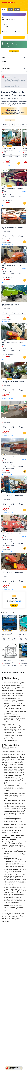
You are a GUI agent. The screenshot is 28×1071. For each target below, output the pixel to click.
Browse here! (18, 105)
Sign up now (18, 601)
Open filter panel (14, 51)
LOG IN (14, 605)
